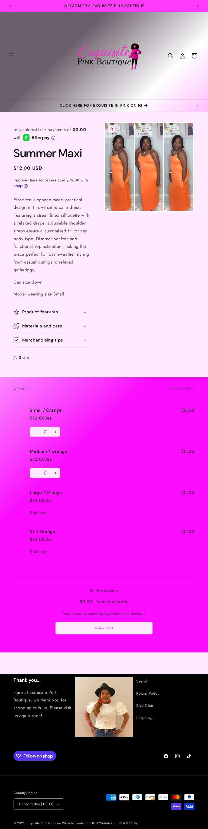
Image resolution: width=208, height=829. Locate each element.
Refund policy (128, 823)
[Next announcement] (197, 6)
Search (142, 681)
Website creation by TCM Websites (87, 823)
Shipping (144, 718)
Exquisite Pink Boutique (44, 823)
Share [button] (24, 357)
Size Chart (145, 705)
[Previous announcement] (11, 6)
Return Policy (147, 693)
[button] (11, 56)
